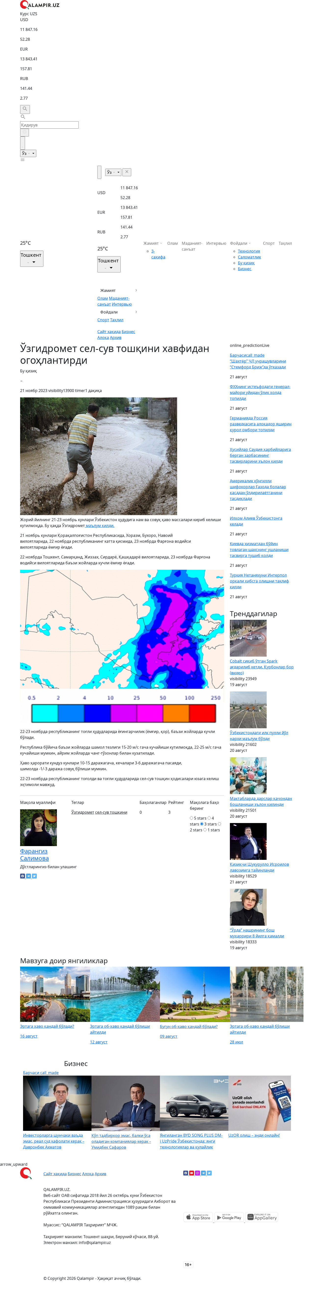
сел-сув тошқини (111, 812)
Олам (102, 298)
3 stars (210, 824)
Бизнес (128, 331)
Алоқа (103, 337)
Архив (115, 337)
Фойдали (109, 312)
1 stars (214, 830)
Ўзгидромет (82, 812)
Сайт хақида (109, 331)
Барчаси (247, 355)
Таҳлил (116, 320)
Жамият (108, 290)
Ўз (24, 153)
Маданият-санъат (192, 246)
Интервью (122, 304)
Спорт (103, 320)
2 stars (196, 830)
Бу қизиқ (246, 263)
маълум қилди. (99, 525)
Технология (249, 251)
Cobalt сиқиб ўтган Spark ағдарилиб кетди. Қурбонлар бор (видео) (262, 667)
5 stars (200, 818)
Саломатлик (249, 257)
